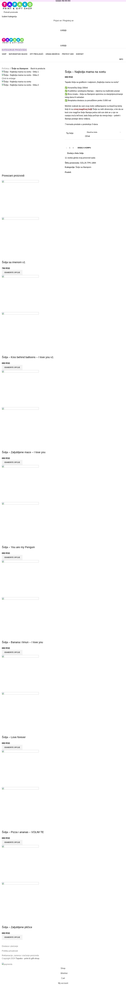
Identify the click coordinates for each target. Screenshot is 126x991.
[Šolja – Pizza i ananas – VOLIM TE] (20, 768)
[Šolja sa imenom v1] (20, 198)
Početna (5, 68)
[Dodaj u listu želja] (5, 257)
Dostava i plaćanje (10, 946)
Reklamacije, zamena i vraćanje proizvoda (20, 955)
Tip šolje (69, 133)
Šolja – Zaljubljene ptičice (17, 927)
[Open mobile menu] (63, 35)
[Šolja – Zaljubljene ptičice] (20, 863)
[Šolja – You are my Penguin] (20, 483)
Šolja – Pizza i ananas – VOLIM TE (23, 832)
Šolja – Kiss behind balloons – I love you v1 (27, 357)
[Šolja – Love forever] (20, 673)
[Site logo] (17, 5)
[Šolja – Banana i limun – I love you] (20, 578)
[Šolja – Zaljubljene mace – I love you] (20, 388)
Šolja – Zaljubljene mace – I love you (23, 452)
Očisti (87, 136)
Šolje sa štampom (20, 68)
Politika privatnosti (10, 951)
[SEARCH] (121, 13)
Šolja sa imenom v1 (13, 262)
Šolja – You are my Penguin (18, 547)
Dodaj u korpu (84, 148)
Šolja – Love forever (14, 737)
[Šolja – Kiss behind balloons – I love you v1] (20, 293)
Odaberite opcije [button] (12, 272)
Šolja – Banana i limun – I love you (22, 642)
